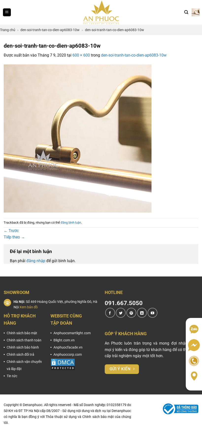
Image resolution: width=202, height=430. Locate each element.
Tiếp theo (14, 237)
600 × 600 (81, 55)
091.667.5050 (124, 303)
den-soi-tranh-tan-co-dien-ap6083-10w (50, 30)
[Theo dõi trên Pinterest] (131, 313)
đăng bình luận (71, 222)
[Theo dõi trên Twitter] (121, 313)
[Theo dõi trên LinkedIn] (142, 313)
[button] (7, 12)
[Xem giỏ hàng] (196, 12)
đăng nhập (35, 260)
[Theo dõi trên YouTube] (152, 313)
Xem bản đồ (28, 307)
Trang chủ (7, 30)
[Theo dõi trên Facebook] (110, 313)
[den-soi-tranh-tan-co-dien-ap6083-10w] (78, 138)
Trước (11, 230)
